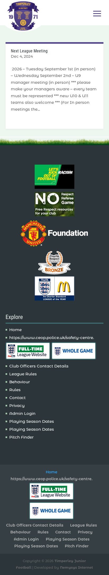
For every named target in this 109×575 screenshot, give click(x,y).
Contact (17, 397)
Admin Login (22, 413)
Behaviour (19, 381)
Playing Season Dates (31, 421)
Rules (15, 389)
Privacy (17, 405)
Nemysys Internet (76, 567)
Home (15, 329)
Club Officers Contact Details (39, 365)
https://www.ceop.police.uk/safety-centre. (51, 337)
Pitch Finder (21, 437)
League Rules (23, 373)
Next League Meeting (29, 50)
